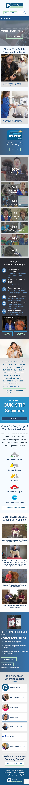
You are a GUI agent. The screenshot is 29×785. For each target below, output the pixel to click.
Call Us (13, 12)
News (21, 770)
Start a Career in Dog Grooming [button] (14, 84)
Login (16, 775)
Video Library (8, 773)
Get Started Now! (14, 764)
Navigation (6, 18)
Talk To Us (14, 770)
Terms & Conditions (19, 773)
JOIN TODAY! (15, 149)
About (8, 770)
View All (14, 419)
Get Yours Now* (8, 659)
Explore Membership (21, 333)
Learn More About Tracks (14, 508)
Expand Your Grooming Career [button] (13, 120)
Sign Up (22, 775)
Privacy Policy (9, 775)
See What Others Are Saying (14, 391)
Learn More (7, 664)
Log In (6, 12)
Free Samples (7, 333)
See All (14, 682)
